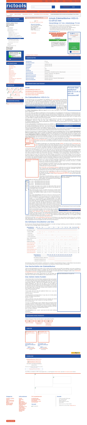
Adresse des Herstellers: (35, 24)
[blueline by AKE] (10, 89)
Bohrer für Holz (10, 43)
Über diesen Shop (12, 66)
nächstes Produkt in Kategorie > (75, 54)
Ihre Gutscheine (35, 402)
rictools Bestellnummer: (53, 31)
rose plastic (47, 214)
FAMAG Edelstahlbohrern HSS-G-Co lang (62, 173)
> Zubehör (55, 36)
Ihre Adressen (34, 400)
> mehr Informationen (61, 33)
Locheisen (9, 44)
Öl (78, 227)
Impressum (67, 1)
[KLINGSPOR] (20, 89)
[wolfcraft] (10, 91)
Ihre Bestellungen (35, 398)
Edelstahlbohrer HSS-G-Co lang (13, 39)
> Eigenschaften (52, 33)
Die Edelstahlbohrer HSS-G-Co (32, 89)
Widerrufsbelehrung (12, 73)
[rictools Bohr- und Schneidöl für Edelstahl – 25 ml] (31, 336)
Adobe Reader (58, 371)
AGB (55, 1)
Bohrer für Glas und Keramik (12, 29)
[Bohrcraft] (9, 92)
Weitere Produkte (62, 11)
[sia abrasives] (16, 91)
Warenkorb (49, 1)
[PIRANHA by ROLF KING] (17, 92)
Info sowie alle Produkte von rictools (36, 22)
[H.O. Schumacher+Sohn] (15, 95)
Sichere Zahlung (12, 79)
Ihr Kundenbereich (37, 396)
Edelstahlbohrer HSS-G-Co (12, 34)
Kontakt (43, 1)
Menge (70, 38)
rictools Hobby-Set (30, 244)
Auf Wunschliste (75, 51)
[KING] (21, 88)
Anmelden (78, 1)
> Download (60, 36)
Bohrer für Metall (10, 30)
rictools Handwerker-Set (32, 249)
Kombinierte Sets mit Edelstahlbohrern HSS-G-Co (15, 37)
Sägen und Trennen (44, 11)
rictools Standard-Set (31, 242)
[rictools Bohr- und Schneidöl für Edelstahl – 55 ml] (43, 336)
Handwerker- (38, 211)
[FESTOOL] (17, 94)
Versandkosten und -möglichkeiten (15, 78)
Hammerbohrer (10, 28)
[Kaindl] (13, 88)
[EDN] (15, 89)
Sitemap (73, 1)
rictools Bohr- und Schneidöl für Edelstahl (49, 167)
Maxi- (34, 211)
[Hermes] (12, 94)
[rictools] (9, 88)
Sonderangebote (74, 11)
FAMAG (61, 143)
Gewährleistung (12, 75)
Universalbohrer (10, 27)
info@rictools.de (73, 405)
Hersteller (10, 85)
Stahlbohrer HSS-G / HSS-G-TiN (13, 33)
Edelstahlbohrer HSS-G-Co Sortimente (14, 35)
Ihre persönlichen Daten (36, 401)
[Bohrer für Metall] (29, 321)
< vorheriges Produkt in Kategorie (31, 54)
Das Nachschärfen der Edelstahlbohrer (34, 93)
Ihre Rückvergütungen (36, 399)
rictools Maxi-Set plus (31, 250)
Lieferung (10, 77)
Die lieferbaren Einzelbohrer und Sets (34, 91)
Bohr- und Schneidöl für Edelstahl (13, 40)
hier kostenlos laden (68, 371)
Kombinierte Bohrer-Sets (11, 45)
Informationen (12, 63)
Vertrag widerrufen (10, 420)
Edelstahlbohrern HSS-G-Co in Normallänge (58, 172)
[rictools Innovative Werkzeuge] (18, 6)
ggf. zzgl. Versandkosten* (74, 35)
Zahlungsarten (11, 81)
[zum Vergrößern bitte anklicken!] (70, 209)
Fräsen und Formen (32, 11)
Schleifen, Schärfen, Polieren (16, 11)
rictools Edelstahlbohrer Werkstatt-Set (43, 217)
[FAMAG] (17, 88)
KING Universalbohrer (55, 99)
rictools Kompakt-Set (31, 246)
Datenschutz (60, 1)
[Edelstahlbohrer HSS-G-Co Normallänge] (48, 321)
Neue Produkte (9, 49)
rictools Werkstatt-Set (31, 252)
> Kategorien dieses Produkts (57, 34)
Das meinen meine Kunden (32, 94)
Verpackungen (11, 82)
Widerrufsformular (12, 74)
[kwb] (20, 91)
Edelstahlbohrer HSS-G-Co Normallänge (14, 38)
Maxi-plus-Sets (47, 211)
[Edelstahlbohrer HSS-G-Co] (39, 321)
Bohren (54, 11)
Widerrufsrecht (11, 72)
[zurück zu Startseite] (7, 14)
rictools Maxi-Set (30, 247)
